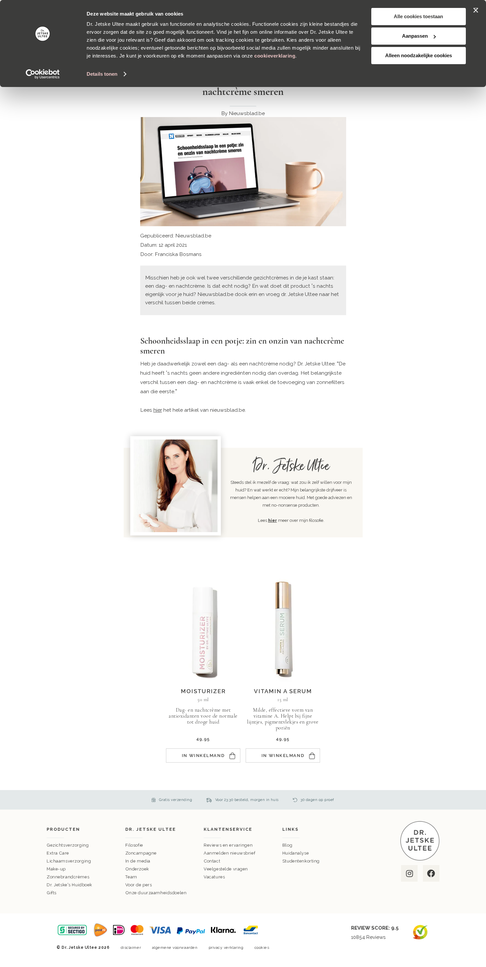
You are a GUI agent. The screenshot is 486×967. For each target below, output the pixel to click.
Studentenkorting (301, 861)
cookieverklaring (274, 56)
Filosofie (134, 845)
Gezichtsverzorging (68, 845)
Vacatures (214, 876)
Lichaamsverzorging (69, 861)
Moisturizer (203, 691)
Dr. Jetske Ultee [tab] (150, 829)
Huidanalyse (295, 853)
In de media (137, 861)
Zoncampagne (141, 853)
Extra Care (58, 853)
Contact (212, 861)
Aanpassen (415, 36)
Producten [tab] (63, 829)
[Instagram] (409, 873)
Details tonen (102, 74)
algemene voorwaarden (175, 947)
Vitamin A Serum (283, 691)
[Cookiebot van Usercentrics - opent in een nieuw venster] (43, 74)
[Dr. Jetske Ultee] (419, 859)
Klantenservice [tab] (228, 829)
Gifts (52, 892)
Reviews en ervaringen (228, 845)
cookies (262, 947)
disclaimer (131, 947)
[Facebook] (430, 873)
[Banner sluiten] (475, 10)
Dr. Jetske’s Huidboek (69, 884)
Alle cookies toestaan (418, 16)
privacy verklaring (226, 947)
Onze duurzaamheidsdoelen (156, 892)
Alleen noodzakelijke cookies (418, 55)
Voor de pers (138, 884)
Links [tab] (290, 829)
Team (131, 876)
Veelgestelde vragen (226, 868)
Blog (287, 845)
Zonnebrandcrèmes (68, 876)
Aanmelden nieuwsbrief (229, 853)
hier (157, 410)
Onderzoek (137, 868)
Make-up (56, 868)
